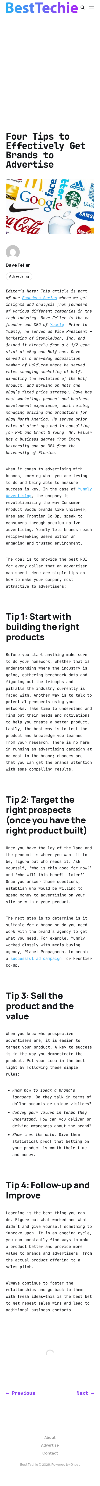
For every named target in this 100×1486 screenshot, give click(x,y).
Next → (85, 1393)
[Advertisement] (50, 67)
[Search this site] (82, 7)
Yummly (57, 324)
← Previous (20, 1393)
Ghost (75, 1464)
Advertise (50, 1445)
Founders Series (39, 297)
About (50, 1437)
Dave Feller (18, 265)
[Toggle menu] (91, 7)
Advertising (19, 276)
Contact (50, 1453)
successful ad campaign (36, 958)
